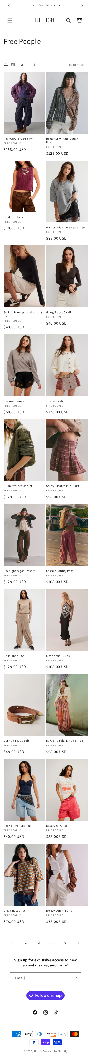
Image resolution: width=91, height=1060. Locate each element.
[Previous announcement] (9, 5)
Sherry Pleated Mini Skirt (62, 486)
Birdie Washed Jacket (18, 486)
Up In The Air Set (14, 656)
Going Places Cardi (58, 312)
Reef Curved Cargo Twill (19, 138)
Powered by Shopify (54, 1051)
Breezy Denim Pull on (60, 910)
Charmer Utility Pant (60, 571)
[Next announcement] (82, 5)
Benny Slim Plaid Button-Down (63, 140)
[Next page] (78, 942)
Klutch (37, 1051)
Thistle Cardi (54, 401)
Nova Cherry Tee (57, 825)
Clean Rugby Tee (15, 910)
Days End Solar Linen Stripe (64, 740)
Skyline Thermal (14, 401)
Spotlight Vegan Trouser (19, 571)
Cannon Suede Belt (16, 740)
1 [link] (13, 942)
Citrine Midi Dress (58, 656)
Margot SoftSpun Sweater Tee (65, 227)
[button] (9, 20)
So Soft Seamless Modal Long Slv (23, 314)
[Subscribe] (75, 978)
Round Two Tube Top (17, 825)
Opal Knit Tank (13, 217)
